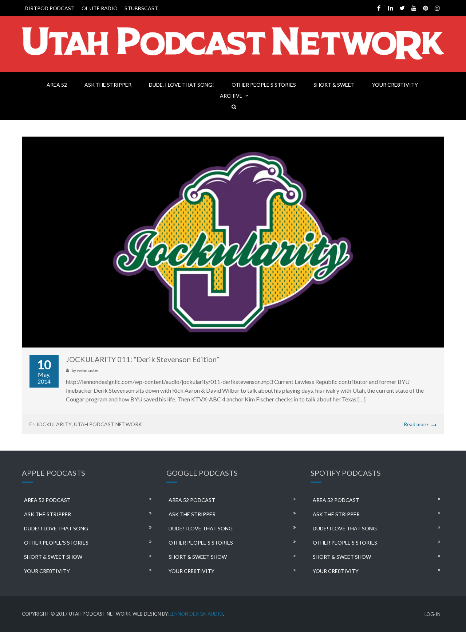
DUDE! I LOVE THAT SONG (56, 528)
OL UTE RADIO (100, 8)
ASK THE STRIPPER (107, 85)
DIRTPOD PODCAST (50, 8)
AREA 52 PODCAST (47, 500)
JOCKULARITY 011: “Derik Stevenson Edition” (142, 359)
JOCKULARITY (54, 424)
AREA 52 (57, 85)
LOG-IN (432, 614)
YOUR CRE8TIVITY (395, 85)
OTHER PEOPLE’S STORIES (264, 85)
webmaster (88, 370)
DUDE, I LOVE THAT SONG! (181, 85)
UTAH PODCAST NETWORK (108, 424)
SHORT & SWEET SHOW (53, 557)
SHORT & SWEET (334, 85)
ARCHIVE (231, 96)
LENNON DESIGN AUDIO (196, 614)
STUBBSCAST (141, 8)
